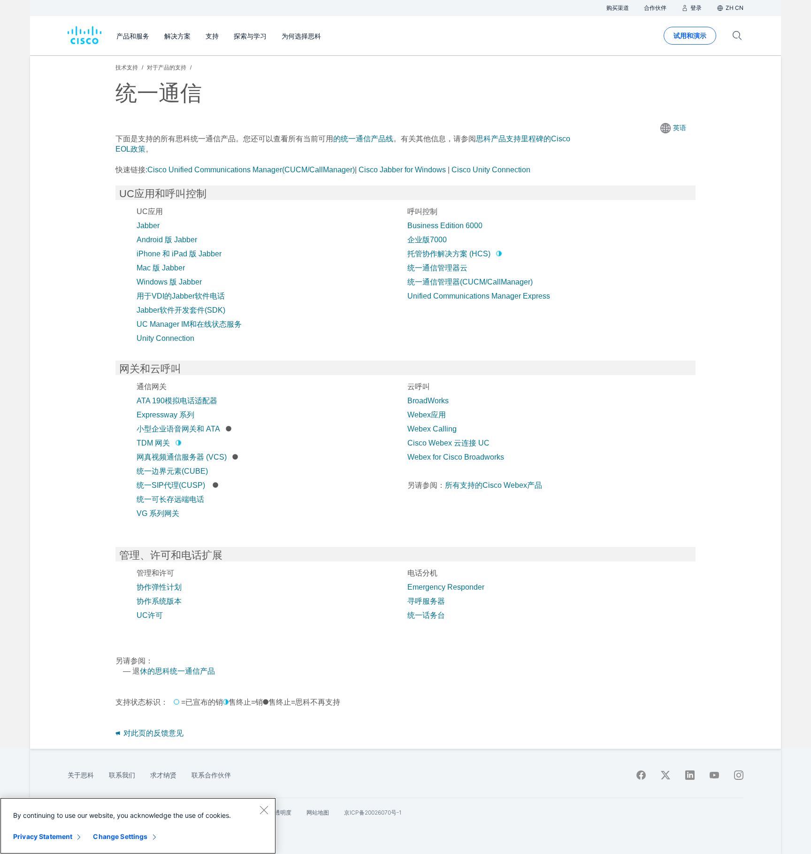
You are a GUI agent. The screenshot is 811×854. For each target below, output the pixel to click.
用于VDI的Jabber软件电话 (181, 296)
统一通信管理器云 (437, 268)
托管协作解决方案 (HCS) (448, 254)
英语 (679, 127)
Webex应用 (426, 415)
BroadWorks (428, 401)
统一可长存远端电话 (170, 499)
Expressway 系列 (165, 415)
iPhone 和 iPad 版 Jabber (179, 254)
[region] (138, 826)
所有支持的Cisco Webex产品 (493, 485)
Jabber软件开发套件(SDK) (181, 310)
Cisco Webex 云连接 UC (448, 443)
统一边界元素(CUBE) (172, 471)
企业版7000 (427, 240)
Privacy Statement (42, 836)
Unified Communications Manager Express (478, 296)
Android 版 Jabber (167, 240)
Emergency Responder (445, 587)
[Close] (263, 810)
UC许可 (150, 615)
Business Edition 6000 (444, 226)
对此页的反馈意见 (153, 733)
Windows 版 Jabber (169, 282)
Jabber (148, 226)
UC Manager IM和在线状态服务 (189, 324)
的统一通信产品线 (363, 139)
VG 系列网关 (158, 513)
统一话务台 (426, 615)
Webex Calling (432, 429)
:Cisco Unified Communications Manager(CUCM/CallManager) (250, 170)
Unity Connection (165, 338)
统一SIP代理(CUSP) (172, 485)
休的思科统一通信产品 (177, 671)
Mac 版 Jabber (161, 268)
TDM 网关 (153, 443)
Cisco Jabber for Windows (402, 170)
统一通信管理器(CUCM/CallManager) (470, 282)
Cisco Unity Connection (490, 170)
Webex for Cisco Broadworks (455, 457)
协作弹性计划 (159, 587)
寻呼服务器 (426, 601)
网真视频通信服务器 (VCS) (182, 457)
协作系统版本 (159, 601)
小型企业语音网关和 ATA (178, 429)
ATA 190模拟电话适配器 (177, 401)
